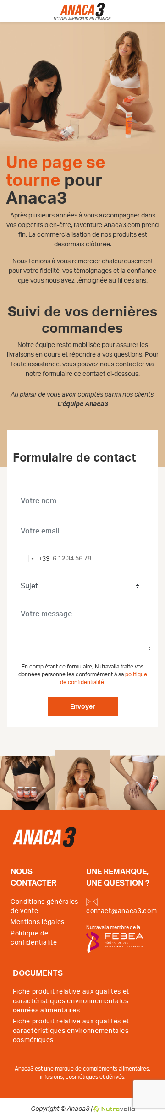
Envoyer (82, 707)
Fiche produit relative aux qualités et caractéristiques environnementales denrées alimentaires (71, 1001)
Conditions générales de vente (44, 906)
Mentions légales (38, 922)
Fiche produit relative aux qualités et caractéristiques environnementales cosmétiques (71, 1030)
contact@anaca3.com (121, 911)
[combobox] (33, 558)
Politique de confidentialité (34, 938)
